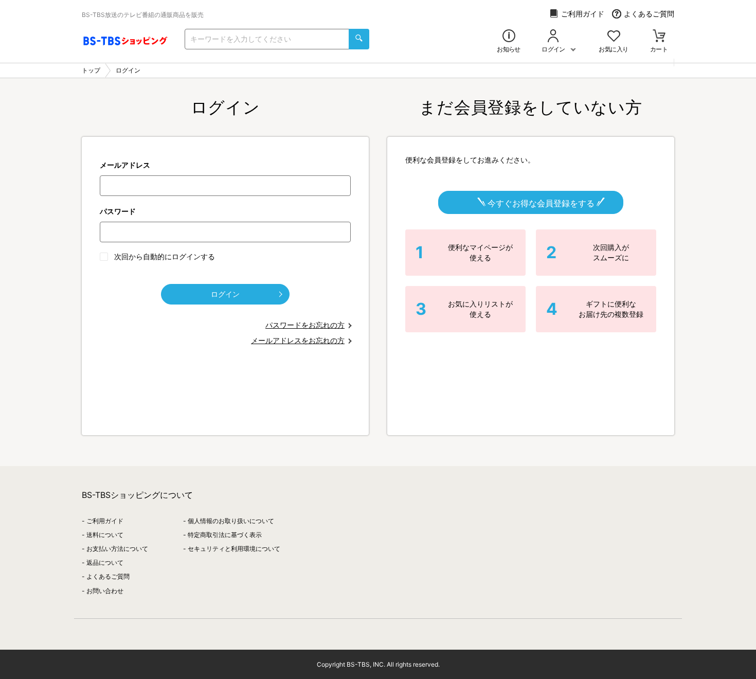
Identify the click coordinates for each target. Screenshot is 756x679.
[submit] (359, 39)
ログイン (225, 294)
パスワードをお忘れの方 (305, 324)
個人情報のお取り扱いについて (231, 521)
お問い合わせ (104, 591)
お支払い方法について (117, 548)
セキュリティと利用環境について (234, 548)
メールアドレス (125, 164)
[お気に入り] (613, 36)
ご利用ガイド (582, 13)
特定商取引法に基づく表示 (225, 535)
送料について (104, 535)
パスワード (118, 211)
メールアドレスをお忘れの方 (298, 340)
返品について (104, 562)
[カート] (659, 36)
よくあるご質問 (649, 13)
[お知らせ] (508, 36)
